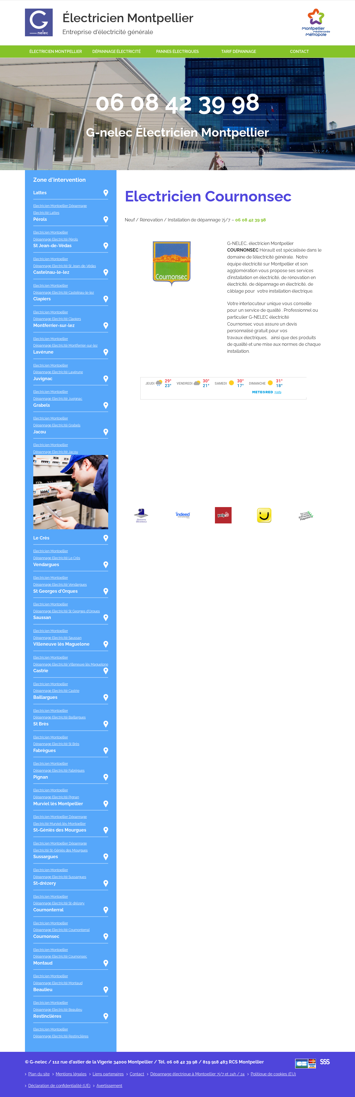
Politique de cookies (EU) (273, 1074)
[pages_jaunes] (264, 509)
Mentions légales (71, 1074)
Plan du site (39, 1074)
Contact (137, 1074)
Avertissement (109, 1085)
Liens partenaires (108, 1074)
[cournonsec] (172, 242)
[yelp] (223, 509)
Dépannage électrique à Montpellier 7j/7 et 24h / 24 (197, 1074)
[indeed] (182, 509)
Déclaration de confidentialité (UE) (59, 1085)
